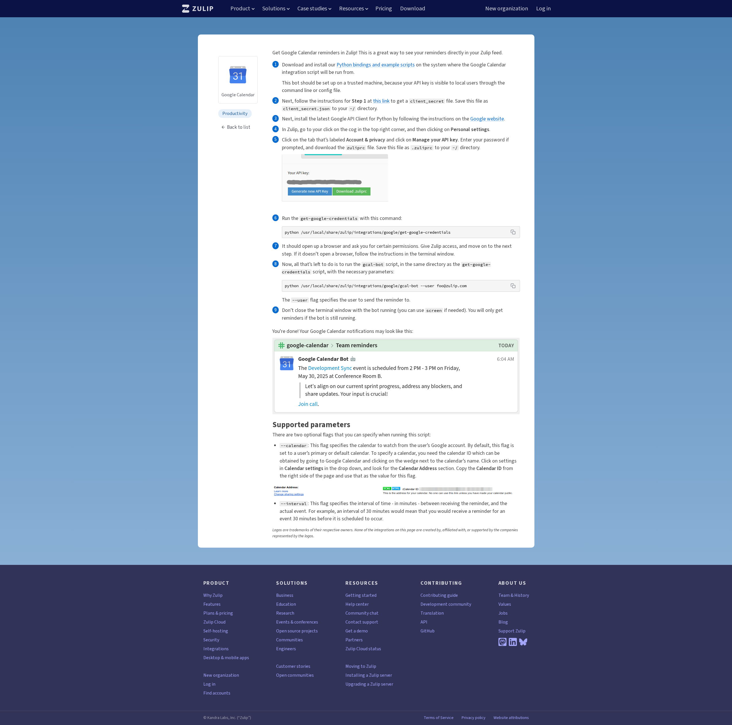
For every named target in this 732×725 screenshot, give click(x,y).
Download (412, 8)
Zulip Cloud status (363, 649)
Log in (543, 8)
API (424, 622)
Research (285, 613)
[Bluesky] (523, 642)
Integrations (216, 649)
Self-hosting (215, 631)
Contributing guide (439, 595)
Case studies (312, 8)
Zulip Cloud (214, 622)
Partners (354, 640)
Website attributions (511, 717)
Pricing (383, 8)
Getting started (360, 595)
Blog (503, 622)
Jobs (503, 613)
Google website (487, 118)
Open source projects (297, 631)
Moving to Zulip (360, 666)
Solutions (273, 8)
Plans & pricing (218, 613)
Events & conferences (297, 622)
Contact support (361, 622)
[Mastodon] (502, 642)
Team (504, 595)
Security (211, 640)
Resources (351, 8)
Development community (446, 604)
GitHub (428, 631)
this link (381, 100)
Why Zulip (213, 595)
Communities (289, 640)
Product (240, 8)
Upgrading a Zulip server (369, 684)
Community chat (362, 613)
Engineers (286, 649)
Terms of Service (439, 717)
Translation (432, 613)
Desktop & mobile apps (226, 658)
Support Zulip (511, 631)
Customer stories (293, 666)
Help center (357, 604)
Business (284, 595)
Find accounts (216, 693)
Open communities (295, 675)
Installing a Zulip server (368, 675)
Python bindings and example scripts (376, 64)
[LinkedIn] (513, 642)
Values (504, 604)
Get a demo (356, 631)
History (521, 595)
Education (286, 604)
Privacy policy (474, 717)
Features (212, 604)
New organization (506, 8)
